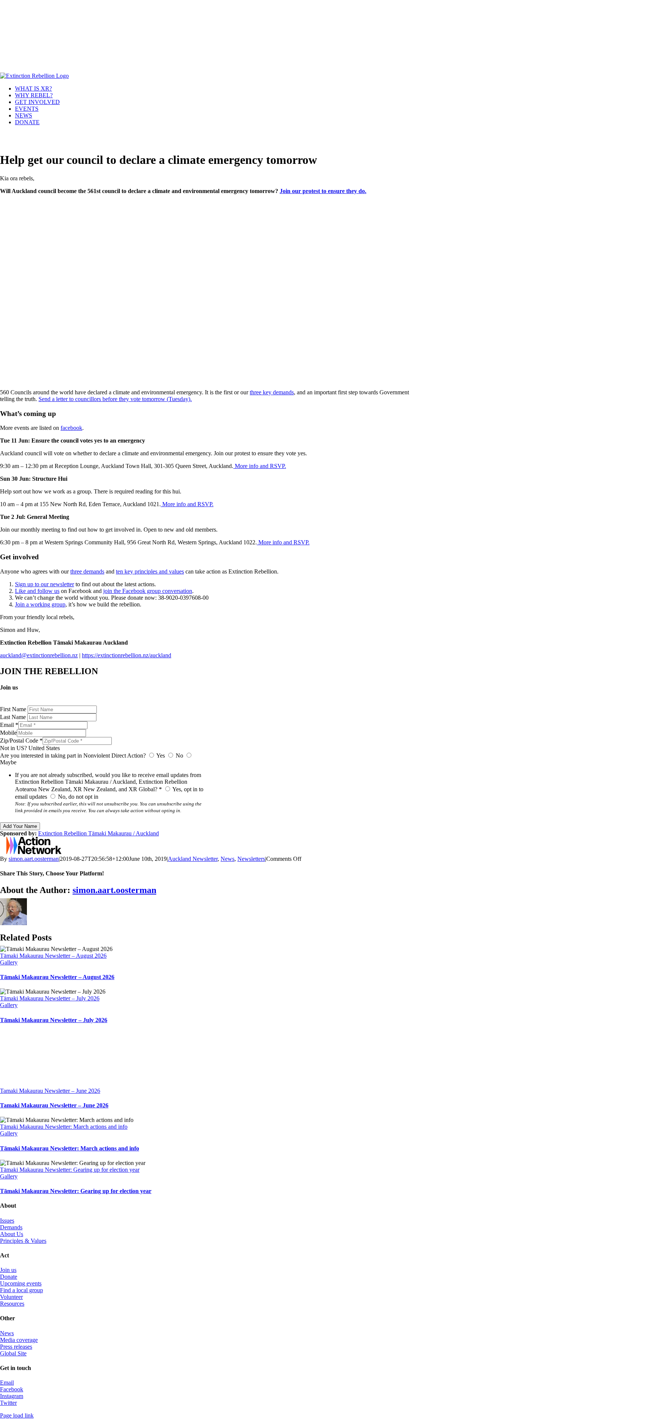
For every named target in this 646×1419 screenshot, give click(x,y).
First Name (14, 709)
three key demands (272, 392)
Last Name (13, 717)
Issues (7, 1220)
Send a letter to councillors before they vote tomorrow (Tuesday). (115, 399)
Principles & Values (23, 1241)
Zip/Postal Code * (21, 740)
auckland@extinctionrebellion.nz (39, 655)
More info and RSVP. (259, 466)
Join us (8, 1270)
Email (7, 1382)
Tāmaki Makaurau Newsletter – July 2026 (49, 998)
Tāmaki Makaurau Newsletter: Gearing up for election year (69, 1169)
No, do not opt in (77, 796)
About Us (11, 1234)
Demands (11, 1227)
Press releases (16, 1346)
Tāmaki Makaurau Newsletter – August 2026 (53, 955)
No (179, 755)
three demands (87, 571)
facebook (71, 428)
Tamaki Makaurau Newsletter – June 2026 (50, 1091)
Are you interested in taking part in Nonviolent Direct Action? (73, 755)
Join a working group (40, 604)
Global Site (13, 1353)
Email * (9, 725)
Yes (160, 755)
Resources (12, 1303)
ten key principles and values (150, 571)
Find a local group (21, 1290)
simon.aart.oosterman (34, 859)
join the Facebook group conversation (147, 591)
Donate (8, 1276)
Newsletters (251, 859)
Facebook (11, 1389)
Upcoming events (20, 1283)
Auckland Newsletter (193, 859)
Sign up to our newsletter (44, 584)
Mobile (8, 733)
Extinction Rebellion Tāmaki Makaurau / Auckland (98, 833)
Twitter (8, 1403)
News (227, 859)
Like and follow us (37, 591)
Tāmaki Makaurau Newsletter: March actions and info (63, 1126)
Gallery (9, 962)
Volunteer (11, 1297)
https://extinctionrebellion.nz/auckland (126, 655)
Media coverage (19, 1340)
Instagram (11, 1396)
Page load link (17, 1415)
